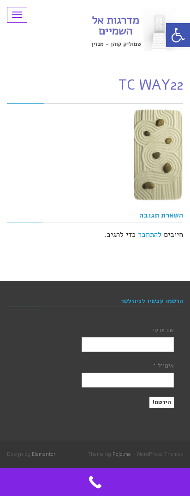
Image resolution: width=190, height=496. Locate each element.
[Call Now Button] (95, 482)
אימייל (163, 366)
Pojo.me (122, 454)
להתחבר (149, 235)
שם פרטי (163, 330)
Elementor (44, 454)
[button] (178, 35)
